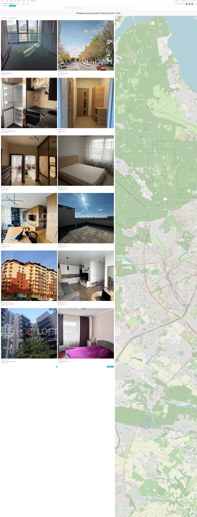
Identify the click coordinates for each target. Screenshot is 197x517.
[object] (29, 74)
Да (12, 5)
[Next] (110, 367)
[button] (176, 1)
